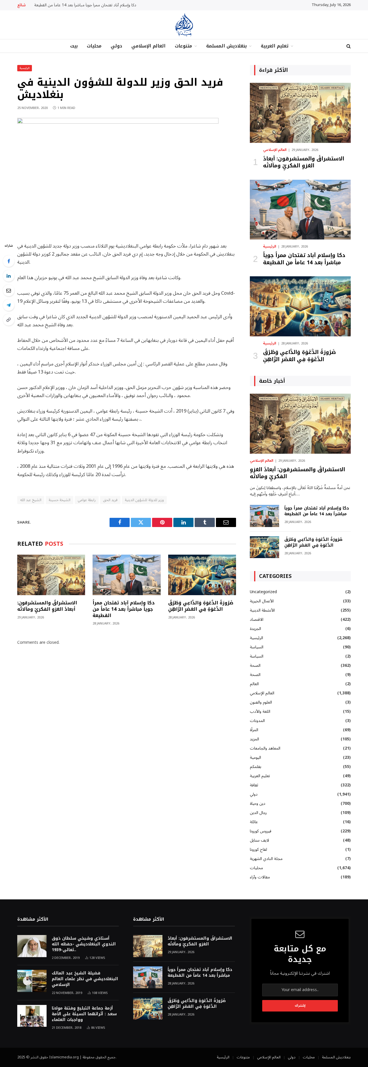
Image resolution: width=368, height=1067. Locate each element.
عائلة (254, 822)
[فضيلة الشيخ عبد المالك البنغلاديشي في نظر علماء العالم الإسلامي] (32, 981)
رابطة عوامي (86, 500)
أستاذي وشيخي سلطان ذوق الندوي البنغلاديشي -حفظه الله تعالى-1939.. (84, 944)
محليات (94, 45)
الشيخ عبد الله (30, 500)
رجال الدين (258, 813)
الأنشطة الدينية (262, 610)
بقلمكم (255, 767)
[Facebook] (8, 261)
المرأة (254, 730)
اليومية (255, 757)
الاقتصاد (256, 619)
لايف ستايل (259, 840)
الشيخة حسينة (59, 500)
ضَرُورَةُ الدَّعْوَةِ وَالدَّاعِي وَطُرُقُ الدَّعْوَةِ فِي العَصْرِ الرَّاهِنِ (200, 606)
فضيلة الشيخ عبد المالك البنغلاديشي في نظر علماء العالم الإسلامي (85, 979)
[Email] (8, 290)
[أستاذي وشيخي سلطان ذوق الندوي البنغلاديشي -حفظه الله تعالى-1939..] (32, 946)
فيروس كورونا (260, 831)
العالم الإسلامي (148, 45)
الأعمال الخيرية (262, 601)
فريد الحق (110, 500)
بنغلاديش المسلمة (226, 45)
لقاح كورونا (258, 849)
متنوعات (183, 45)
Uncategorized (263, 592)
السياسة (256, 647)
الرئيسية (25, 68)
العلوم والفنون (261, 702)
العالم (254, 684)
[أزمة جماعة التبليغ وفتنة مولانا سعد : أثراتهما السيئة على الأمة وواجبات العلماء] (32, 1016)
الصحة (255, 665)
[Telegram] (8, 305)
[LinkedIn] (8, 275)
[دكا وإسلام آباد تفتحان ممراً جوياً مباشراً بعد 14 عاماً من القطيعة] (126, 575)
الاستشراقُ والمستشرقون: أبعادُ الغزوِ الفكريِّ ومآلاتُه (47, 606)
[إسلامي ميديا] (184, 24)
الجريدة (255, 629)
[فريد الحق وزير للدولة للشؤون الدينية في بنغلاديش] (117, 122)
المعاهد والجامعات (265, 748)
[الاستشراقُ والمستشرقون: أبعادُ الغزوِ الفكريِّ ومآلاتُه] (51, 575)
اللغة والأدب (260, 711)
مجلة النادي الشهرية (266, 859)
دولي (116, 45)
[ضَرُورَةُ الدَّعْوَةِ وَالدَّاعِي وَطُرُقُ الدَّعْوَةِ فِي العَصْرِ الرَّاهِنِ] (202, 575)
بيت (74, 45)
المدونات (257, 721)
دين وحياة (257, 803)
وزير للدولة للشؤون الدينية (144, 500)
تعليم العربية (274, 45)
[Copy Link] (8, 319)
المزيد (254, 739)
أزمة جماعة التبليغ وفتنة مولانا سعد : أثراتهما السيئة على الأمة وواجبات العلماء (84, 1014)
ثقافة (254, 785)
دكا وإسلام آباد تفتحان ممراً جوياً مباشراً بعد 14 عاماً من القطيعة (85, 5)
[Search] (348, 46)
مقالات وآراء (260, 877)
